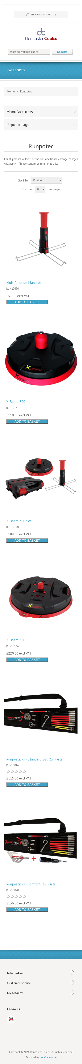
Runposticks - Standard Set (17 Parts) (34, 759)
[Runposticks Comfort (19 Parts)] (41, 841)
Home (11, 91)
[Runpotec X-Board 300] (41, 358)
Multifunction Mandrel (23, 283)
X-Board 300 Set (19, 521)
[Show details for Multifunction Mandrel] (41, 239)
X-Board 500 (15, 640)
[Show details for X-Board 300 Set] (41, 478)
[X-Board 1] (41, 597)
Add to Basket (27, 302)
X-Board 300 (15, 402)
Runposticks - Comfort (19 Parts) (31, 884)
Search (62, 51)
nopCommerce (48, 1057)
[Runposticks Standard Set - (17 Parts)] (41, 716)
